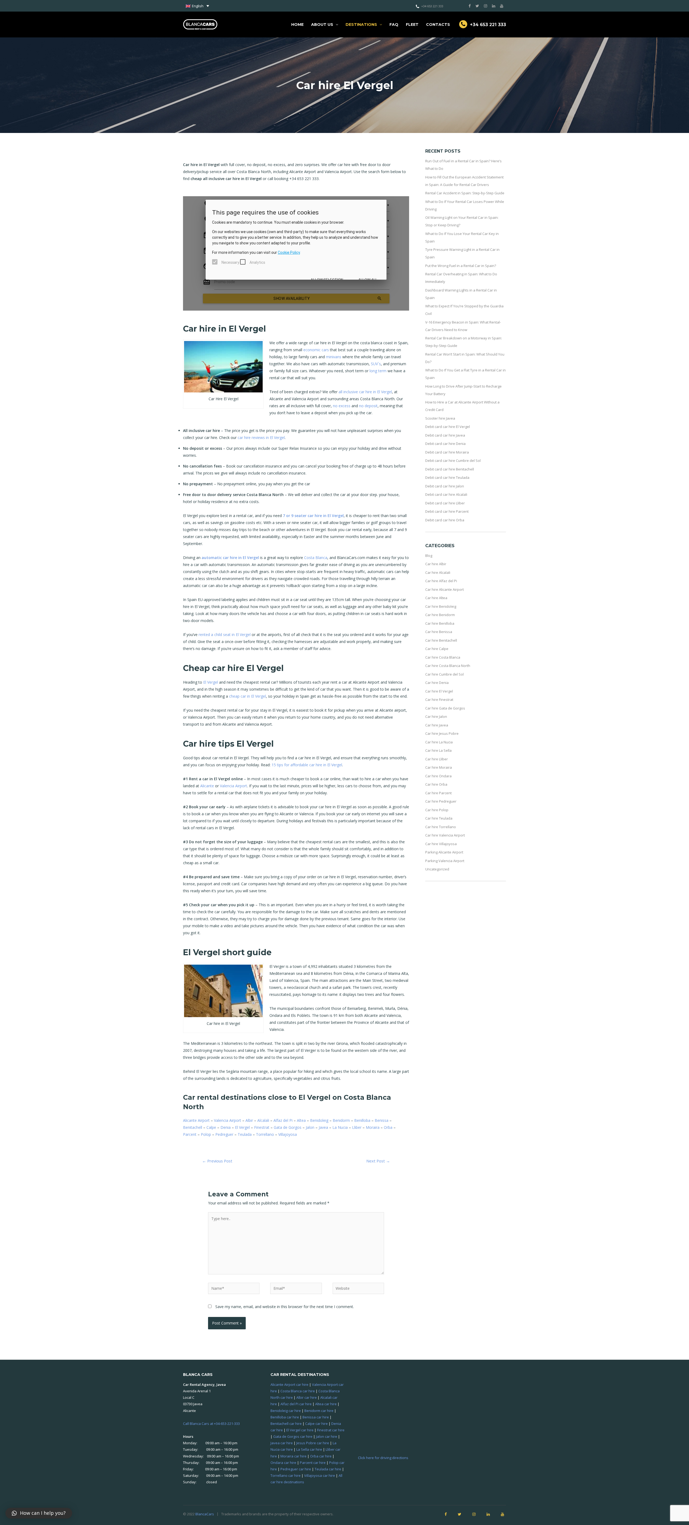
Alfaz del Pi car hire (296, 1403)
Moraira (372, 1127)
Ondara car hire (283, 1462)
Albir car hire (306, 1397)
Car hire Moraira (438, 767)
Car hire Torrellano (440, 826)
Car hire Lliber (436, 759)
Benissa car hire (316, 1417)
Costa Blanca (315, 557)
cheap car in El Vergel (247, 696)
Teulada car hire (328, 1469)
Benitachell (192, 1127)
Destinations (361, 24)
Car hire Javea (436, 725)
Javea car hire (281, 1442)
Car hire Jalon (436, 716)
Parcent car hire (313, 1462)
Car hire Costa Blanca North (447, 665)
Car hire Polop (436, 809)
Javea (323, 1127)
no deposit (368, 405)
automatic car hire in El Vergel (230, 557)
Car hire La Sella (438, 750)
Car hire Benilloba (439, 623)
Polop (206, 1134)
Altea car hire (326, 1403)
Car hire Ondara (438, 776)
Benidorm (341, 1120)
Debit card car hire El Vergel (447, 426)
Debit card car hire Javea (445, 435)
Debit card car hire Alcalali (446, 494)
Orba (388, 1127)
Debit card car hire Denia (445, 443)
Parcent (189, 1134)
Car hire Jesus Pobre (442, 733)
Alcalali (263, 1120)
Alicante (207, 785)
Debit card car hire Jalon (444, 486)
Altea (301, 1120)
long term (378, 370)
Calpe (211, 1127)
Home (297, 24)
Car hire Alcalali (437, 572)
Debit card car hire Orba (444, 520)
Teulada (245, 1134)
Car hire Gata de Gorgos (445, 708)
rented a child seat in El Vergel (225, 634)
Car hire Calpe (436, 648)
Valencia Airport (233, 785)
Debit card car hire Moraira (447, 452)
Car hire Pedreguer (440, 801)
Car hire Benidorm (440, 614)
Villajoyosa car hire (319, 1475)
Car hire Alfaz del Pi (441, 580)
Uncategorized (437, 869)
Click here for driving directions (383, 1457)
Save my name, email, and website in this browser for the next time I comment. (284, 1306)
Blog (428, 555)
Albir (249, 1120)
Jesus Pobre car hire (312, 1442)
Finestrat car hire (330, 1430)
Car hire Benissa (438, 631)
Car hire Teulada (438, 818)
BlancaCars (204, 1514)
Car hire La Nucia (439, 742)
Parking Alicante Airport (444, 852)
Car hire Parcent (438, 792)
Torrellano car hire (285, 1475)
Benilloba (362, 1120)
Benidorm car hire (318, 1410)
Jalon (310, 1127)
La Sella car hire (309, 1449)
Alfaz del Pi (283, 1120)
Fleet (412, 24)
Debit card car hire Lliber (445, 503)
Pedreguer (224, 1134)
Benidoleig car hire (285, 1410)
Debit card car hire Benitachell (449, 469)
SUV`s (376, 363)
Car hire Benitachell (441, 640)
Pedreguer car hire (295, 1469)
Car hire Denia (437, 682)
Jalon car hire (326, 1436)
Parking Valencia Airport (444, 860)
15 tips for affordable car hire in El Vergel (307, 764)
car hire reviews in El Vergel (261, 437)
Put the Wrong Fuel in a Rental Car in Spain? (460, 265)
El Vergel (210, 682)
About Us (322, 24)
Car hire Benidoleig (440, 606)
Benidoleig (319, 1120)
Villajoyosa (287, 1134)
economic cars (316, 349)
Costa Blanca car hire (297, 1391)
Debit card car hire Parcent (447, 511)
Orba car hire (321, 1456)
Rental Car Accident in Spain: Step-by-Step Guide (464, 193)
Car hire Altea (436, 597)
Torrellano (265, 1134)
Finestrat (261, 1127)
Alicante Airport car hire (289, 1384)
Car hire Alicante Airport (444, 589)
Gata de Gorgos (287, 1127)
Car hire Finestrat (439, 699)
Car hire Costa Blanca (442, 657)
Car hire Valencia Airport (445, 835)
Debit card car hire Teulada (447, 477)
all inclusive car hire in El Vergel (365, 391)
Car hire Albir (435, 563)
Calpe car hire (316, 1423)
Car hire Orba (436, 784)
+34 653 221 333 (432, 6)
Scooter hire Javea (440, 418)
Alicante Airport (196, 1120)
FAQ (393, 24)
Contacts (438, 24)
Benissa (381, 1120)
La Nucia (340, 1127)
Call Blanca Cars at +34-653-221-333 (211, 1423)
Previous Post (217, 1161)
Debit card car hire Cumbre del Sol (453, 460)
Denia (225, 1127)
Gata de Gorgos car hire (292, 1436)
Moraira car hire (293, 1456)
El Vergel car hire (300, 1430)
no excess (341, 405)
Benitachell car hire (286, 1423)
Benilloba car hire (284, 1417)
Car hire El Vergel (439, 691)
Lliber (356, 1127)
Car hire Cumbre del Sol (444, 674)
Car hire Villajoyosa (441, 843)
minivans (333, 356)
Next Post (378, 1161)
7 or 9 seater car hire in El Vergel (313, 515)
